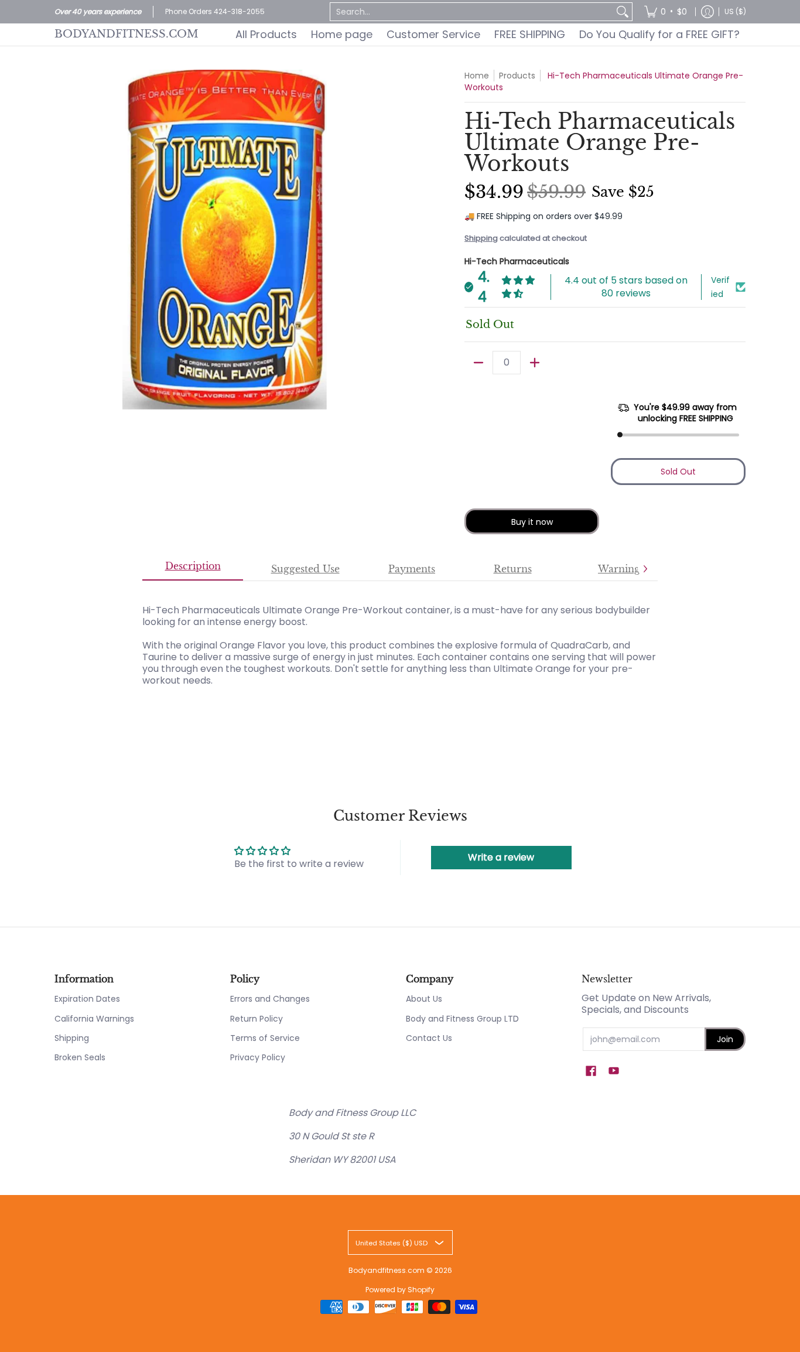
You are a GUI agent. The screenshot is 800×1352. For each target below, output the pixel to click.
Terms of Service (265, 1038)
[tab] (192, 569)
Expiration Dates (87, 999)
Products (517, 75)
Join (725, 1039)
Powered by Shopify (400, 1290)
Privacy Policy (257, 1057)
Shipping (481, 238)
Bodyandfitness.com (126, 34)
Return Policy (256, 1019)
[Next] (645, 569)
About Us (424, 999)
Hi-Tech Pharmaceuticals (516, 261)
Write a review (501, 857)
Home (476, 75)
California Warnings (94, 1019)
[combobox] (471, 12)
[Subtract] (478, 362)
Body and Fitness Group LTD (462, 1019)
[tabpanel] (400, 639)
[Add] (535, 362)
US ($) (735, 11)
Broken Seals (79, 1057)
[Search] (622, 12)
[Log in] (707, 11)
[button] (591, 1071)
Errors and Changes (270, 999)
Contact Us (429, 1038)
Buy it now (532, 522)
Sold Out (678, 471)
